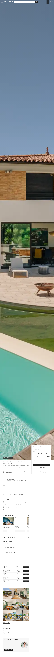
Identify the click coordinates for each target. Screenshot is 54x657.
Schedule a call (8, 649)
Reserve (41, 464)
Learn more (48, 460)
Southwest (3, 461)
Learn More (8, 490)
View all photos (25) (7, 457)
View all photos (6, 622)
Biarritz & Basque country (17, 461)
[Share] (28, 464)
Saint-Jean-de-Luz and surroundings (25, 461)
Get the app (47, 2)
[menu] (50, 2)
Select (26, 567)
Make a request (41, 467)
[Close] (2, 2)
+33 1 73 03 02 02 (41, 1)
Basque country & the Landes (9, 461)
